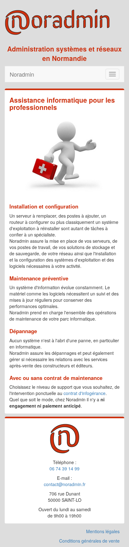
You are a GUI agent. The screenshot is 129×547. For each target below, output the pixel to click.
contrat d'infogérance (85, 393)
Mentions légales (103, 531)
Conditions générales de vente (89, 541)
